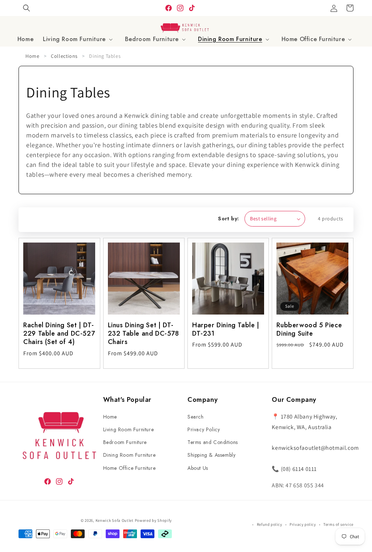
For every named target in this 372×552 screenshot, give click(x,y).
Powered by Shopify (153, 520)
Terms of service (338, 524)
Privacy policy (303, 524)
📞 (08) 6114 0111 (294, 469)
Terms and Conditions (212, 442)
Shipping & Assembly (211, 455)
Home (32, 56)
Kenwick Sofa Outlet (115, 520)
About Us (197, 468)
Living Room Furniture (128, 429)
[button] (79, 39)
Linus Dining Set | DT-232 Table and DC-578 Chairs (143, 334)
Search (195, 416)
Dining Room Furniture (129, 455)
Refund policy (269, 524)
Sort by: (228, 218)
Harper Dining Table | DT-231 (225, 329)
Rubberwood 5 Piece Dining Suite (309, 329)
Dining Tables (105, 56)
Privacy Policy (203, 429)
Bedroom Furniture (125, 442)
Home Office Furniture (129, 468)
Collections (64, 56)
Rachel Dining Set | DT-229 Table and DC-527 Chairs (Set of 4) (59, 334)
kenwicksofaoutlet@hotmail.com (315, 448)
